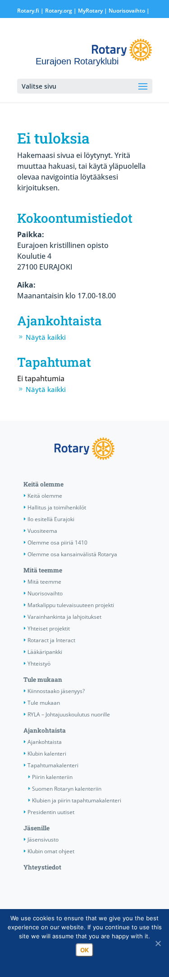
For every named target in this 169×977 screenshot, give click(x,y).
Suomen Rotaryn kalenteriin (66, 788)
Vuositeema (42, 531)
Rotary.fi (28, 10)
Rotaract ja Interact (51, 640)
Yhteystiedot (42, 867)
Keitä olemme (43, 484)
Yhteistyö (38, 663)
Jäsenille (36, 828)
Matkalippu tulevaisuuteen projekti (70, 605)
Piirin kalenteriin (52, 777)
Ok (84, 950)
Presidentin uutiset (50, 812)
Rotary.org (58, 10)
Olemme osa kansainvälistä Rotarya (72, 554)
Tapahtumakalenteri (52, 765)
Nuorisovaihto (127, 10)
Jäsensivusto (43, 839)
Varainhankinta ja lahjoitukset (64, 617)
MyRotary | (93, 10)
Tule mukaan (42, 679)
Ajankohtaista (44, 730)
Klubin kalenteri (46, 753)
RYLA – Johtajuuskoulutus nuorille (68, 714)
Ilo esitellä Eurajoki (50, 519)
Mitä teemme (42, 570)
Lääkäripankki (44, 652)
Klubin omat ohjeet (50, 851)
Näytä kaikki (46, 337)
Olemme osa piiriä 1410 (57, 542)
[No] (157, 943)
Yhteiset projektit (48, 628)
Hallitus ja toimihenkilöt (56, 507)
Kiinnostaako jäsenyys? (56, 691)
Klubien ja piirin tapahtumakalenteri (76, 800)
